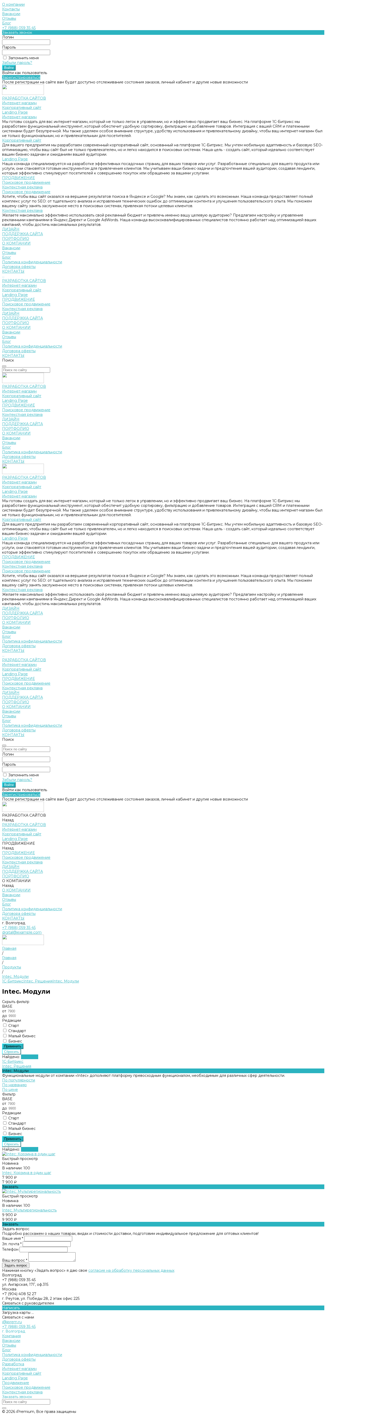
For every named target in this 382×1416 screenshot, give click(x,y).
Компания (11, 1336)
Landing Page (15, 112)
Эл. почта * (12, 1244)
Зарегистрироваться (21, 77)
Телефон (10, 1249)
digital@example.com (22, 932)
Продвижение (15, 1382)
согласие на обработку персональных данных (131, 1270)
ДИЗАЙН (10, 313)
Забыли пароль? (17, 62)
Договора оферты (19, 266)
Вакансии (11, 13)
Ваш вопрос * (15, 1260)
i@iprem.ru (12, 1322)
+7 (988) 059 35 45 (19, 27)
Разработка (13, 1364)
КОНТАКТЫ (13, 355)
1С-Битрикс (12, 981)
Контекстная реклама (22, 187)
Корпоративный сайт (21, 107)
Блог (6, 23)
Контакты (11, 9)
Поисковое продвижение (26, 182)
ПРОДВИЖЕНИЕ (18, 299)
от (4, 1011)
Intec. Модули (65, 981)
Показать (29, 1056)
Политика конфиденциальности (32, 262)
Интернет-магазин (19, 103)
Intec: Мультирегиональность (29, 1210)
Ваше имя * (13, 1238)
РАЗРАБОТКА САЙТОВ (24, 280)
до (5, 1015)
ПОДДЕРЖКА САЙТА (22, 318)
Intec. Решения (37, 981)
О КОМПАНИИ (16, 327)
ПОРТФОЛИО (15, 322)
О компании (13, 4)
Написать (11, 1308)
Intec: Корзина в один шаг (26, 1172)
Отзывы (9, 18)
